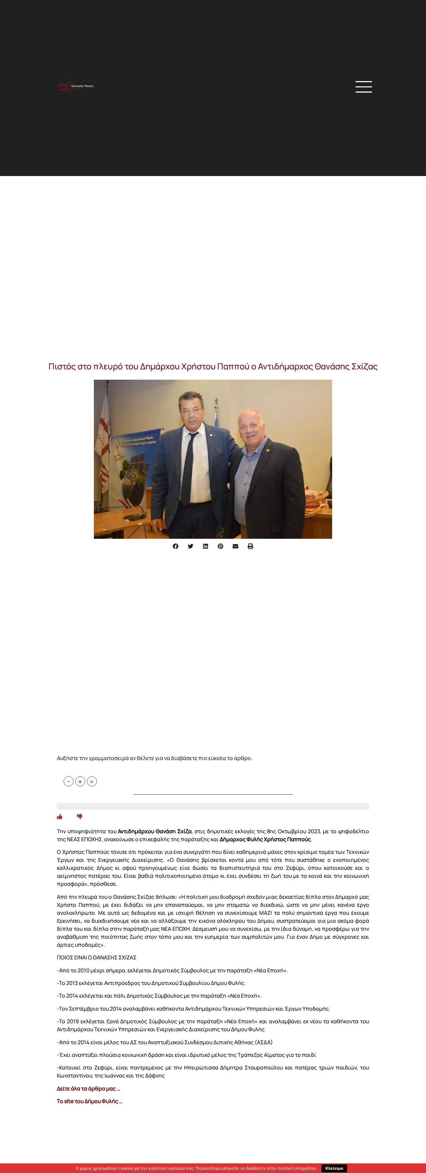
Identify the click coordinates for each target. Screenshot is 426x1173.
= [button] (92, 781)
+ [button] (80, 781)
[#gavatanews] (75, 87)
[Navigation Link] (59, 816)
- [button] (68, 781)
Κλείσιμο (334, 1168)
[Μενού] (363, 87)
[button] (291, 88)
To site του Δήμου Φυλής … (90, 1101)
